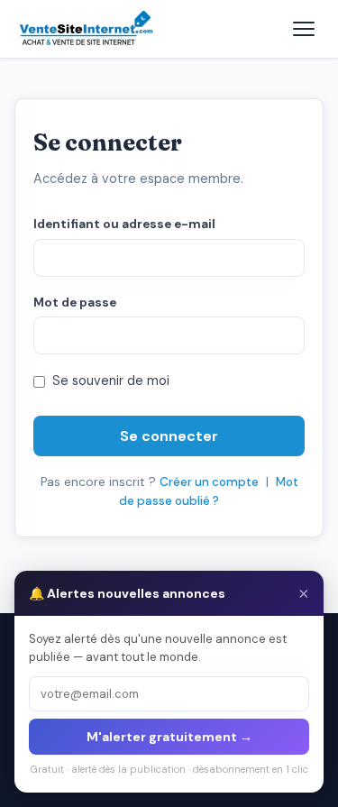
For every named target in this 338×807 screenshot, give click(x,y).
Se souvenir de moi (110, 380)
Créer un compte (209, 482)
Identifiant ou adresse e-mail (124, 224)
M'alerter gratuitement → (169, 737)
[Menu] (304, 28)
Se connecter (169, 435)
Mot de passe (74, 302)
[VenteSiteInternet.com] (87, 29)
